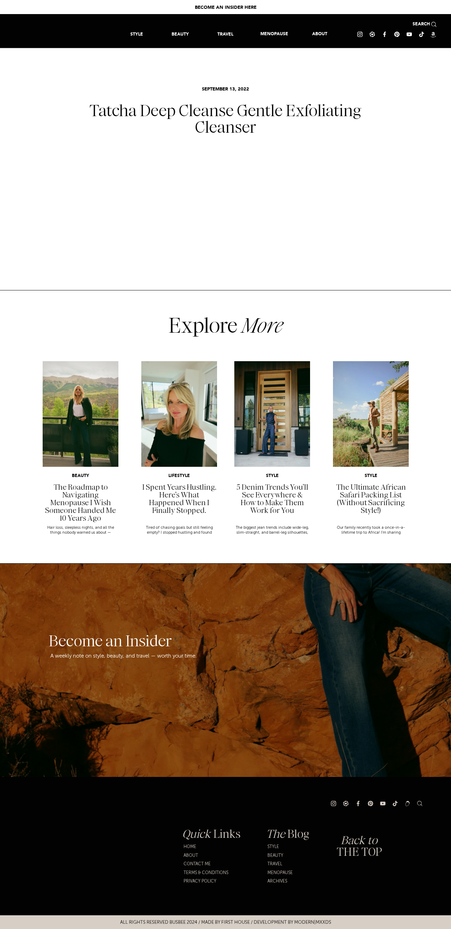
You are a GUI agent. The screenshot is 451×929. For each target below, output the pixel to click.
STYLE (272, 476)
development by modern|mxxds (292, 922)
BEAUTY (80, 476)
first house (235, 922)
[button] (225, 34)
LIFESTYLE (179, 476)
